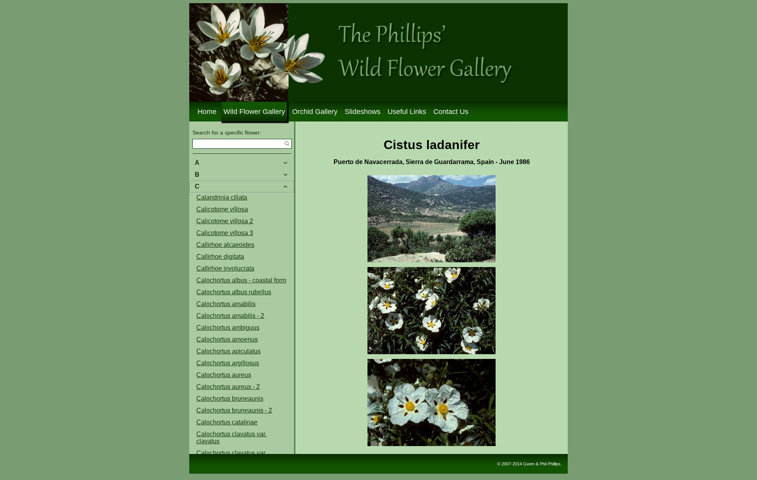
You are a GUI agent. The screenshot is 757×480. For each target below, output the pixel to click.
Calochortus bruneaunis (229, 398)
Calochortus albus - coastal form (241, 280)
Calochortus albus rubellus (233, 292)
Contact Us (450, 112)
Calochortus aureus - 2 (228, 386)
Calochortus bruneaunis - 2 (234, 410)
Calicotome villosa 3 (224, 233)
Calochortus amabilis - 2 (230, 315)
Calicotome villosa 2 (224, 221)
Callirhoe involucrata (225, 268)
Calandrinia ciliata (221, 197)
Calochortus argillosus (227, 363)
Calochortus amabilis (225, 304)
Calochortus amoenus (227, 339)
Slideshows (362, 112)
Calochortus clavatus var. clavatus (231, 438)
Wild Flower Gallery (254, 112)
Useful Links (407, 112)
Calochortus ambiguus (227, 327)
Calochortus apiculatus (228, 351)
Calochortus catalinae (226, 422)
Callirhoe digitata (220, 256)
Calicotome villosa (222, 209)
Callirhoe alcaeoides (225, 244)
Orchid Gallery (314, 112)
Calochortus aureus (223, 375)
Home (207, 112)
